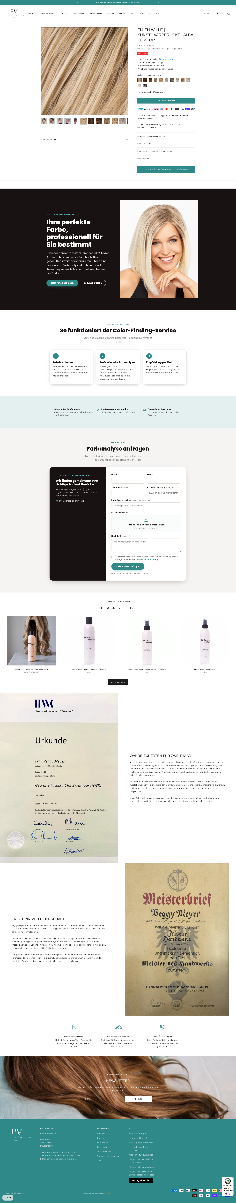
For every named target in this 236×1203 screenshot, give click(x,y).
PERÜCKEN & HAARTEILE (48, 13)
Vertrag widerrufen (141, 1180)
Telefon (119, 487)
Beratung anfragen (138, 1133)
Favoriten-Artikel (131, 500)
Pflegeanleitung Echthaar (141, 1154)
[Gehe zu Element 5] (75, 121)
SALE (133, 13)
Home (31, 13)
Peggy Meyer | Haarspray (204, 669)
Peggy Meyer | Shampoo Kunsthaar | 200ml (31, 669)
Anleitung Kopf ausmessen (141, 1142)
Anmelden (138, 1099)
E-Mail (151, 474)
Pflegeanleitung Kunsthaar (141, 1167)
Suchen (101, 1133)
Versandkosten (158, 48)
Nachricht (120, 536)
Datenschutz (103, 1147)
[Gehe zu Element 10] (114, 121)
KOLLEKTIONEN (78, 13)
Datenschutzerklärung (147, 559)
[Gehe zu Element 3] (59, 121)
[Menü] (232, 1178)
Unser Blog (154, 13)
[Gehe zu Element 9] (106, 121)
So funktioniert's (93, 282)
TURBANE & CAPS (95, 13)
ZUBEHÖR (110, 13)
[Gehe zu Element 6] (83, 121)
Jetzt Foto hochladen (62, 282)
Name (115, 474)
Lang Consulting (101, 1193)
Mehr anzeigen (118, 682)
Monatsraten (166, 59)
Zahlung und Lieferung (108, 1156)
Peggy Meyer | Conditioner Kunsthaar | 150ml (147, 669)
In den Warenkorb (166, 100)
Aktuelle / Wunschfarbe (163, 487)
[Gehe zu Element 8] (99, 121)
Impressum (102, 1142)
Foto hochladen (119, 512)
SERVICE (122, 13)
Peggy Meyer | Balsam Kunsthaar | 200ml (89, 669)
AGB (99, 1160)
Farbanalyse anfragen (128, 566)
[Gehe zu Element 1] (44, 121)
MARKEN (65, 13)
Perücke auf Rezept (138, 1138)
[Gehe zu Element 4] (67, 121)
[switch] (227, 1193)
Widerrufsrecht (104, 1151)
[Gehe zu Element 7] (91, 121)
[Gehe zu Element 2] (51, 121)
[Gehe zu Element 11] (122, 121)
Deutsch (207, 13)
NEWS (142, 13)
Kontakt (101, 1138)
